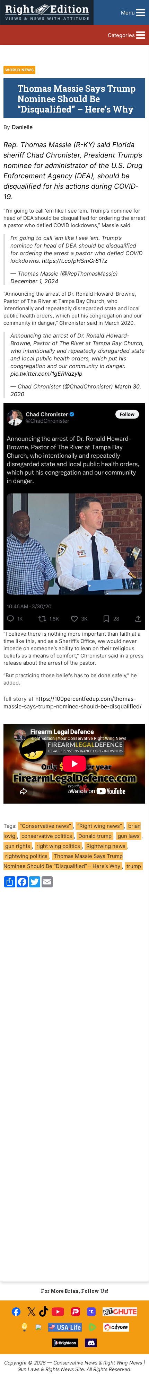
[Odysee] (116, 1327)
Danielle (22, 127)
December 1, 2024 (34, 281)
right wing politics (58, 846)
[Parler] (75, 1311)
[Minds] (24, 1327)
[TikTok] (43, 1311)
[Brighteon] (65, 1343)
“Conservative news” (45, 826)
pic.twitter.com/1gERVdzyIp (46, 373)
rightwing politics (26, 856)
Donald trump (95, 836)
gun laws (129, 836)
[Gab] (38, 1327)
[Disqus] (74, 986)
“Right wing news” (99, 826)
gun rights (17, 846)
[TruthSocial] (91, 1311)
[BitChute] (120, 1311)
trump (133, 866)
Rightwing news (105, 846)
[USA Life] (65, 1327)
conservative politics (46, 836)
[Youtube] (58, 1311)
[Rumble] (92, 1327)
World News (19, 70)
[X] (31, 1311)
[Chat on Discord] (90, 1343)
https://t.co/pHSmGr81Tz (74, 260)
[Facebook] (16, 1311)
